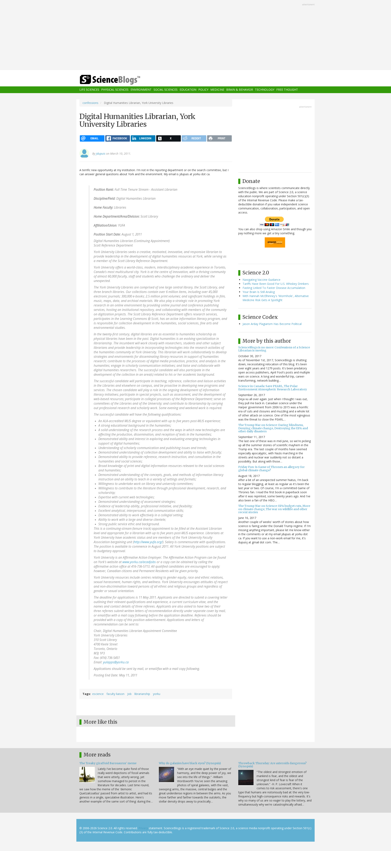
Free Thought (287, 89)
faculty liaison (115, 694)
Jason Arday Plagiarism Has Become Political (272, 324)
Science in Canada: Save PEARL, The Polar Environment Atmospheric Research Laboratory (272, 387)
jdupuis (100, 153)
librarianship (142, 694)
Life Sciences (89, 89)
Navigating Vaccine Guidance (261, 280)
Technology (264, 89)
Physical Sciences (115, 89)
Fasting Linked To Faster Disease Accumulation (274, 288)
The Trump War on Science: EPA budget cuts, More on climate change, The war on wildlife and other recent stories (274, 509)
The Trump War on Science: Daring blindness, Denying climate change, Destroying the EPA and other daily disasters (273, 428)
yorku (156, 694)
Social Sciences (166, 89)
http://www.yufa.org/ (148, 542)
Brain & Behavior (239, 89)
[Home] (118, 80)
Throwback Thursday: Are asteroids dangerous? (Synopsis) (272, 764)
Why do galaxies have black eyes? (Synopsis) (190, 763)
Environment (141, 89)
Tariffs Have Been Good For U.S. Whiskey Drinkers (276, 284)
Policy (203, 89)
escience (98, 694)
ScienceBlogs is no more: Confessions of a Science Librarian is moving (274, 349)
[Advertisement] (195, 35)
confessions (90, 103)
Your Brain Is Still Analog (259, 292)
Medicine (217, 89)
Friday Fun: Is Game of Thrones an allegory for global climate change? (271, 468)
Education (188, 89)
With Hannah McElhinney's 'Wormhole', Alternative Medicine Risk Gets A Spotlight (276, 298)
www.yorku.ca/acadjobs (139, 562)
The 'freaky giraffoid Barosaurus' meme (107, 763)
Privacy (143, 828)
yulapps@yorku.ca (116, 662)
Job (129, 694)
